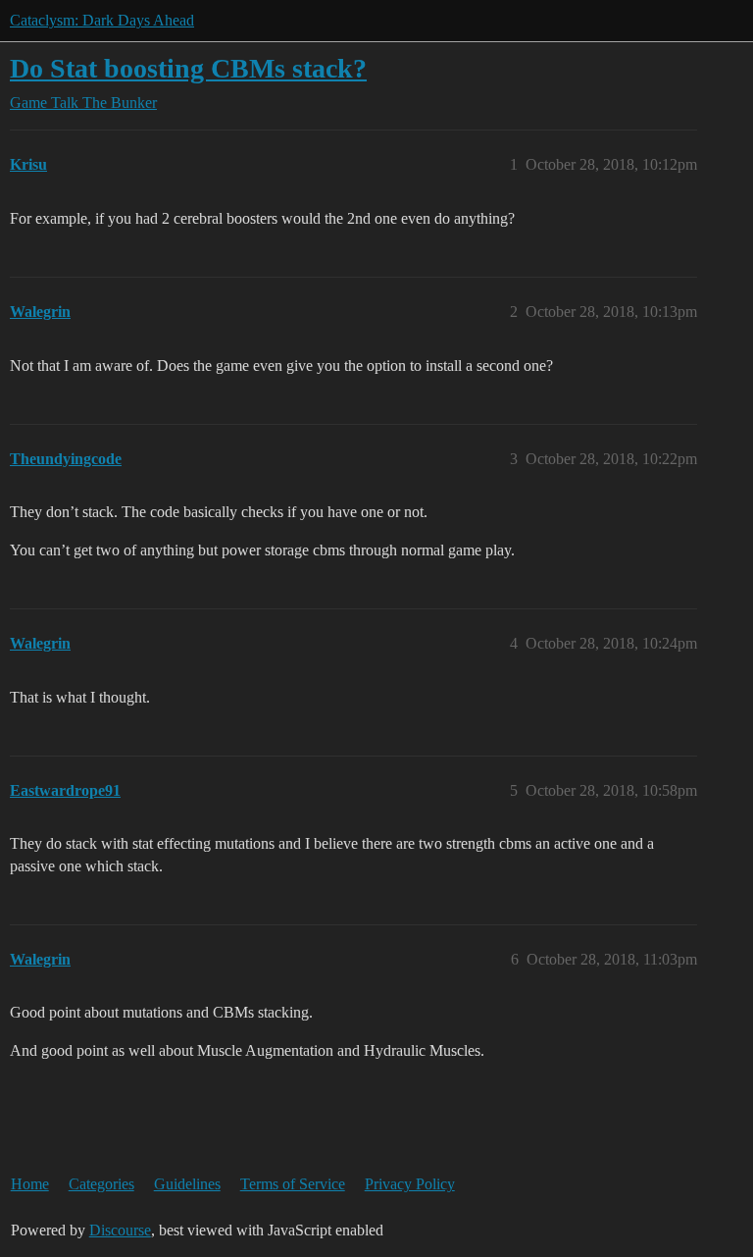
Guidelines (187, 1184)
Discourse (120, 1230)
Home (30, 1184)
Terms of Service (292, 1184)
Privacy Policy (410, 1184)
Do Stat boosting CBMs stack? (188, 68)
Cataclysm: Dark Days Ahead (102, 20)
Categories (101, 1184)
